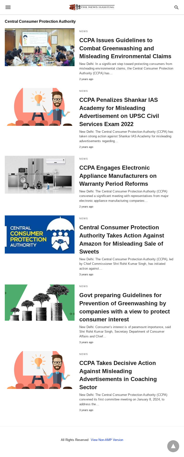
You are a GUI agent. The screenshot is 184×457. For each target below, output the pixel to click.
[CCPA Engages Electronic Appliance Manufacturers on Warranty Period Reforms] (40, 175)
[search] (176, 7)
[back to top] (173, 446)
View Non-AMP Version (107, 440)
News (83, 31)
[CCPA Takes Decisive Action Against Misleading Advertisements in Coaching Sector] (40, 370)
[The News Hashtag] (92, 7)
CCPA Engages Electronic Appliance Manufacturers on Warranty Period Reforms (118, 175)
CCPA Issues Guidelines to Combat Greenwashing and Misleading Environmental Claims (125, 48)
